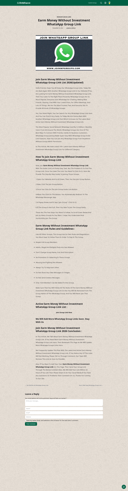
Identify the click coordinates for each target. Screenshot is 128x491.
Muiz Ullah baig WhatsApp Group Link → (91, 385)
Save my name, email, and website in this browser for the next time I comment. (52, 420)
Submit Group (92, 3)
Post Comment (31, 424)
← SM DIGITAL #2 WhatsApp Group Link (36, 385)
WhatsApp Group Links (64, 17)
